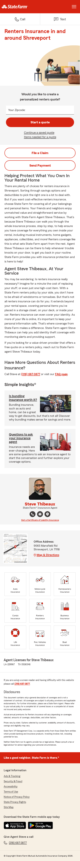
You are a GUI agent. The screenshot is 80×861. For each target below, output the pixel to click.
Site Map (9, 807)
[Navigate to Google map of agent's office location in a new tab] (47, 514)
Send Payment (40, 165)
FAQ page (61, 374)
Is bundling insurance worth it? (23, 397)
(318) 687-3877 (30, 374)
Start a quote (40, 122)
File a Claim (40, 153)
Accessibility (10, 786)
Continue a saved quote (39, 132)
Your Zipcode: (16, 110)
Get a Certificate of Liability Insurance (40, 520)
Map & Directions (48, 555)
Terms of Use (11, 791)
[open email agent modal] (40, 514)
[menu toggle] (74, 6)
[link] (20, 6)
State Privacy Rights (15, 802)
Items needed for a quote (40, 137)
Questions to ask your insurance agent (21, 438)
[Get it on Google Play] (40, 825)
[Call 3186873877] (33, 514)
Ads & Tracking (12, 776)
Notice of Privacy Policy (17, 797)
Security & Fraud (13, 781)
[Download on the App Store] (15, 825)
